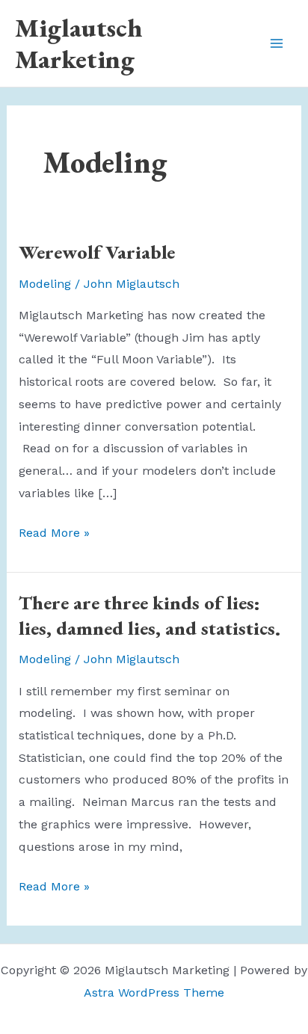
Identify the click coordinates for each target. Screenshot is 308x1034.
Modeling (45, 284)
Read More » (54, 534)
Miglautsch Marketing (78, 43)
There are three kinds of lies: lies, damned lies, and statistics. (149, 615)
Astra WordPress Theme (154, 992)
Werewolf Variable (97, 252)
